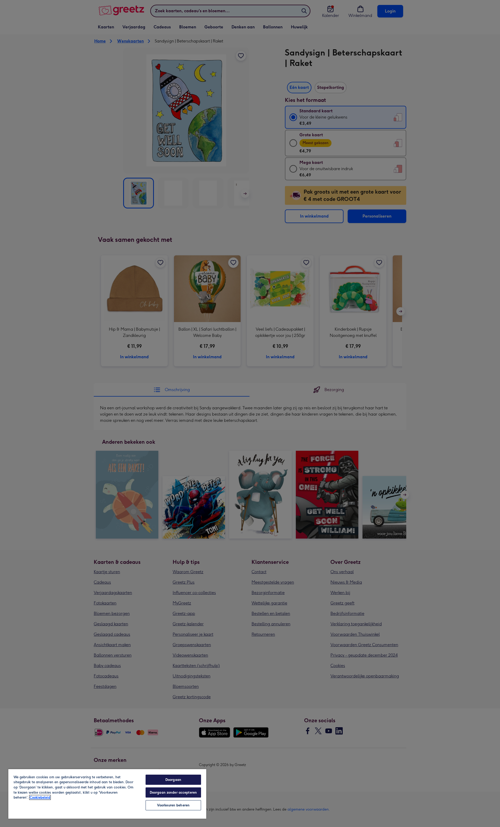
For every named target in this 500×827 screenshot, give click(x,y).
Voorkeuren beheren (173, 805)
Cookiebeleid (40, 797)
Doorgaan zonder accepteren (173, 792)
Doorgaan (173, 780)
